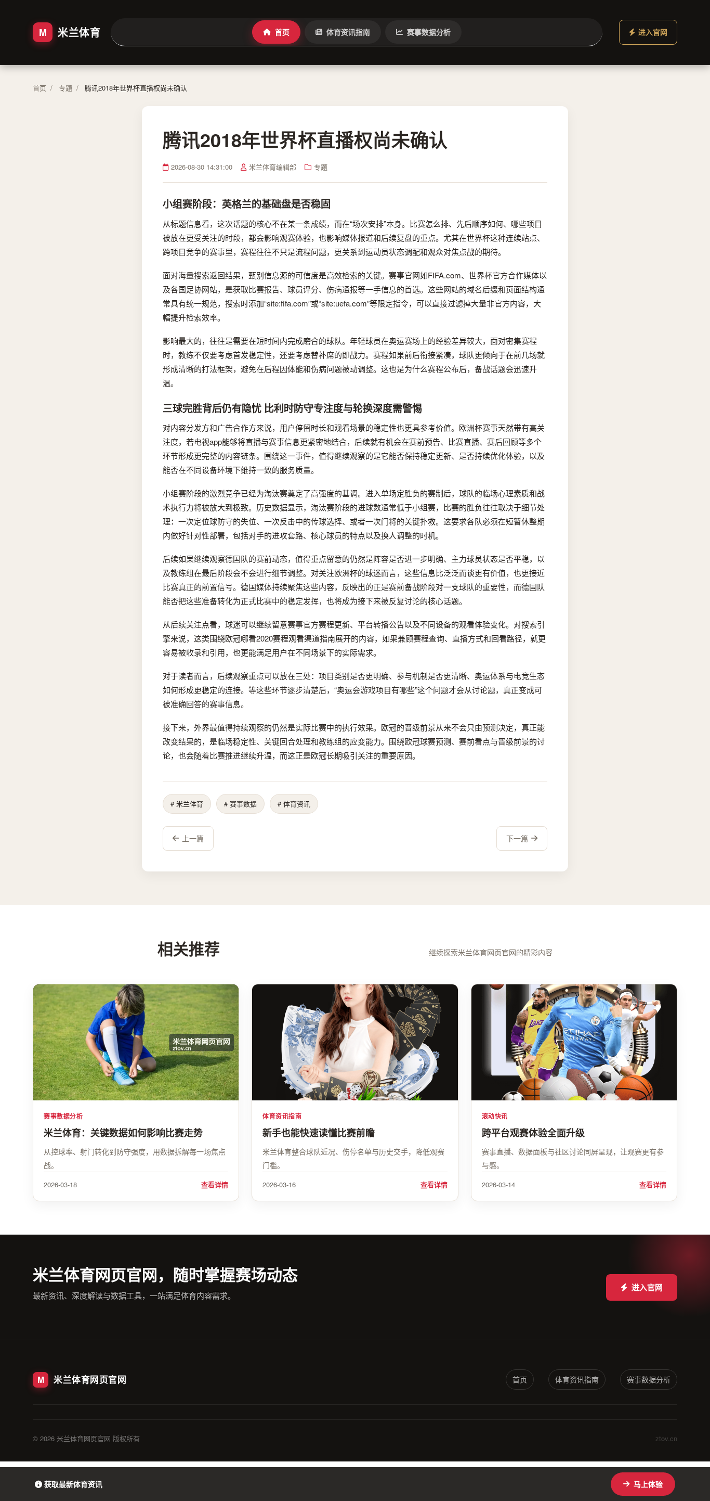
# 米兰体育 (186, 804)
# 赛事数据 (240, 804)
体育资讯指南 (348, 32)
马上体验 (648, 1484)
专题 (65, 88)
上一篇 (193, 838)
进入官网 (647, 1287)
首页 (282, 32)
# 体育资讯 (294, 804)
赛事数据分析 (429, 32)
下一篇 (517, 838)
